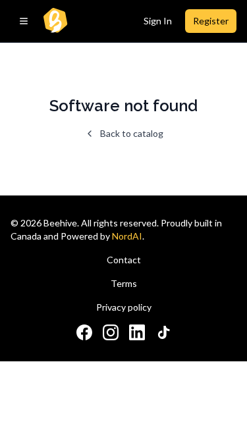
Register (211, 20)
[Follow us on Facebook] (84, 332)
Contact (124, 259)
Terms (124, 283)
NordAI (127, 236)
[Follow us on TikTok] (163, 332)
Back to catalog (131, 133)
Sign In (158, 20)
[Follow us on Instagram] (111, 332)
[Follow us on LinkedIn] (137, 332)
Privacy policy (123, 307)
